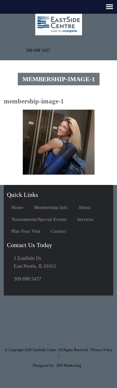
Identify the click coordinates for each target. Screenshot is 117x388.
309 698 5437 (38, 50)
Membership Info (51, 207)
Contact (58, 231)
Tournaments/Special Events (39, 219)
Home (17, 207)
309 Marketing (68, 365)
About (84, 207)
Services (85, 219)
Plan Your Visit (26, 231)
